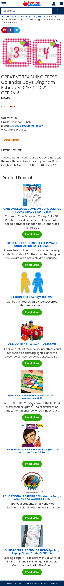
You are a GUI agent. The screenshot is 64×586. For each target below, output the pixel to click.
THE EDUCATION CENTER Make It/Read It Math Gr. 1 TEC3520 (32, 451)
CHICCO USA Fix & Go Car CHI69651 (32, 344)
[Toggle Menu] (3, 3)
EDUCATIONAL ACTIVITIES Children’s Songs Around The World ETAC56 (32, 497)
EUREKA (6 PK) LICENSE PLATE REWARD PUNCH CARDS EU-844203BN (32, 244)
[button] (57, 41)
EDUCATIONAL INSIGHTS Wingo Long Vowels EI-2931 (32, 397)
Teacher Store (8, 16)
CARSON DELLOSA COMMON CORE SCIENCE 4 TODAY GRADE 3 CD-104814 (32, 210)
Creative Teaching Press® (31, 16)
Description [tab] (11, 140)
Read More (32, 234)
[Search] (57, 11)
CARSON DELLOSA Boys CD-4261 (32, 297)
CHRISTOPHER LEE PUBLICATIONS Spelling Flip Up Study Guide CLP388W (32, 551)
